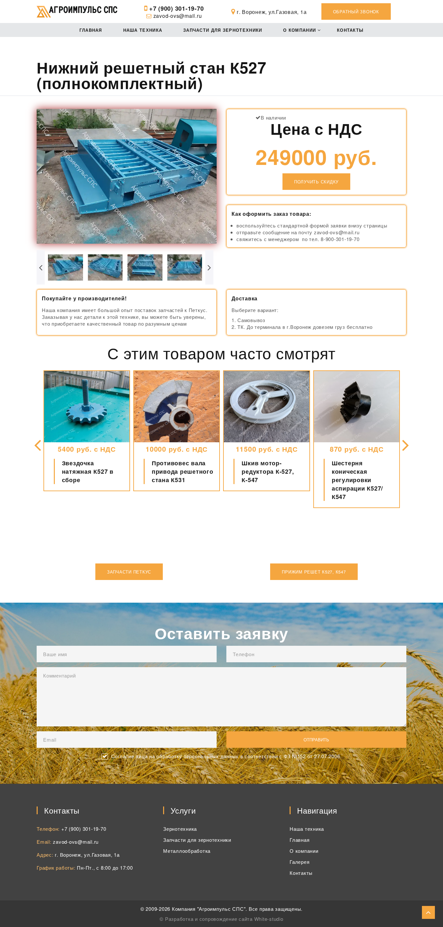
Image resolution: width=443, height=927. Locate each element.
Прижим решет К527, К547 (314, 572)
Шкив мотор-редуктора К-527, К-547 (268, 471)
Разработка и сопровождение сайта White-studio (224, 918)
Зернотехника (180, 828)
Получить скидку (316, 182)
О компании (299, 30)
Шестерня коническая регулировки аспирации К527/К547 (357, 480)
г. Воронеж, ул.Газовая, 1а (87, 854)
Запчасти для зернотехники (222, 30)
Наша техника (142, 30)
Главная (90, 30)
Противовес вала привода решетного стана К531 (182, 471)
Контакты (350, 30)
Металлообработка (186, 850)
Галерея (299, 861)
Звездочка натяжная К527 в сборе (88, 471)
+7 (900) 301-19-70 (176, 8)
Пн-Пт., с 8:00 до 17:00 (105, 867)
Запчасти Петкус (129, 572)
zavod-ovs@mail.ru (177, 15)
